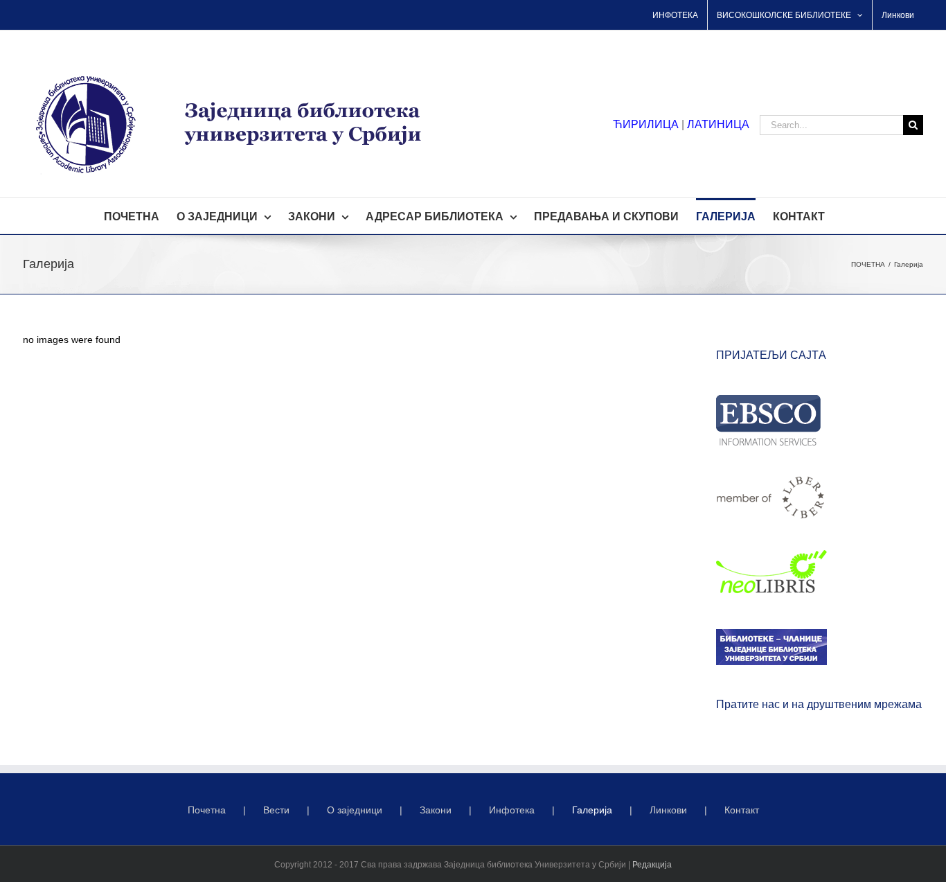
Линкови (668, 809)
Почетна (207, 809)
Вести (276, 809)
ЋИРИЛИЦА (646, 124)
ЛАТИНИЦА (718, 124)
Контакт (741, 809)
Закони (436, 809)
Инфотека (512, 809)
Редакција (652, 865)
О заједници (354, 809)
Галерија (592, 809)
